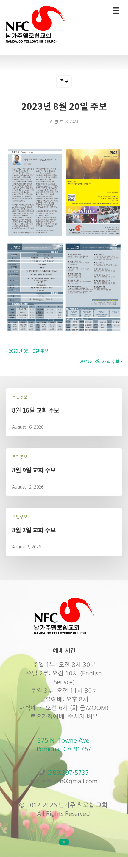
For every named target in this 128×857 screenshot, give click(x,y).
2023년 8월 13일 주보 (27, 351)
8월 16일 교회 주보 (35, 410)
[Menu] (115, 10)
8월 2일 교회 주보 (34, 530)
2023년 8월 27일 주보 (100, 361)
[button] (64, 842)
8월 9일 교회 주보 (34, 470)
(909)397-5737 (68, 773)
